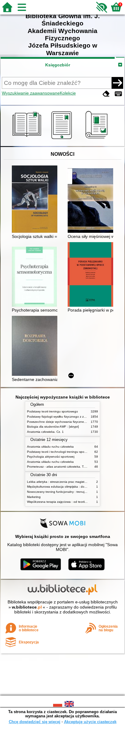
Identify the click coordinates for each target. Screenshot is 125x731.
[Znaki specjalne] (118, 94)
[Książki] (28, 139)
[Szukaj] (117, 82)
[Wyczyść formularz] (106, 94)
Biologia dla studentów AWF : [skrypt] (53, 426)
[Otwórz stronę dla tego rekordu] (36, 199)
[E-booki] (62, 139)
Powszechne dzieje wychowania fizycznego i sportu (63, 421)
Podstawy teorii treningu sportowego (52, 411)
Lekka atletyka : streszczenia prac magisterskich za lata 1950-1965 (74, 481)
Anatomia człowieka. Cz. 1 (45, 431)
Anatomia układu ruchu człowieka (50, 446)
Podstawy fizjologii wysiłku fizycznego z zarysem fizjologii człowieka (73, 416)
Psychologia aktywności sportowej (50, 456)
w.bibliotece (27, 607)
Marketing (34, 497)
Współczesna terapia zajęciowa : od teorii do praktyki (64, 501)
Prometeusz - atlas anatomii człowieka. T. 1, (57, 466)
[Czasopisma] (97, 139)
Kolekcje (68, 93)
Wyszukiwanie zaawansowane (31, 93)
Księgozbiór (57, 64)
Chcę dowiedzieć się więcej (34, 721)
